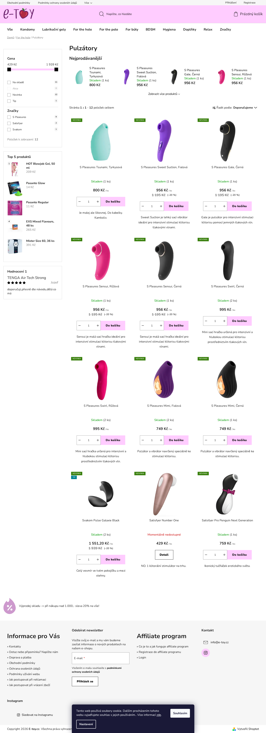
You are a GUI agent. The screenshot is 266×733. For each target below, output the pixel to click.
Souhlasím (180, 713)
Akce (35, 88)
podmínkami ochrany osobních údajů (97, 669)
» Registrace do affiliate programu (159, 652)
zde (158, 715)
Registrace (249, 2)
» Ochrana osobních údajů (23, 669)
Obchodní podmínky (18, 3)
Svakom (35, 129)
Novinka (35, 95)
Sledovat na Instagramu (37, 715)
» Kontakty (14, 647)
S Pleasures (35, 117)
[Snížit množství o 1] (79, 201)
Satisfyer (35, 123)
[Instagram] (205, 653)
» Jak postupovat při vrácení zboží (28, 685)
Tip (35, 101)
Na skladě (35, 82)
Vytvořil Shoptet (248, 729)
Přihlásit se (85, 681)
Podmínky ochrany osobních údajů (57, 3)
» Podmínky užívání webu (23, 674)
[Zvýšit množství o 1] (98, 201)
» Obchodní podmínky (21, 663)
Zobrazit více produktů (162, 94)
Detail (164, 555)
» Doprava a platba (19, 657)
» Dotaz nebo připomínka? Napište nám (32, 652)
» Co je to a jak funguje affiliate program (162, 647)
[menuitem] (9, 29)
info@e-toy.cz (220, 642)
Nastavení (86, 724)
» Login (141, 657)
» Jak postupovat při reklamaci (26, 680)
